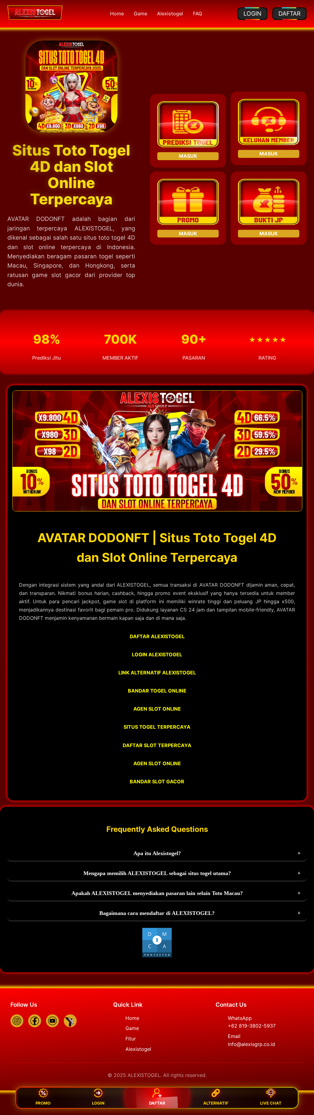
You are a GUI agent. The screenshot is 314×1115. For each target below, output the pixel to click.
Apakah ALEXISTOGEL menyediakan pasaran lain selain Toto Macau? (157, 893)
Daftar (157, 1103)
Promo (43, 1103)
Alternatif (215, 1103)
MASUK (188, 155)
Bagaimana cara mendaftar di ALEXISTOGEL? (157, 913)
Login (98, 1103)
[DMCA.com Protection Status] (157, 956)
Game (140, 13)
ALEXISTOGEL (94, 228)
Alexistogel (170, 13)
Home (117, 13)
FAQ (197, 13)
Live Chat (270, 1103)
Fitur (130, 1039)
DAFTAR (289, 13)
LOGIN (252, 13)
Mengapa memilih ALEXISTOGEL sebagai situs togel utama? (157, 873)
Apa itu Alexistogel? (157, 853)
